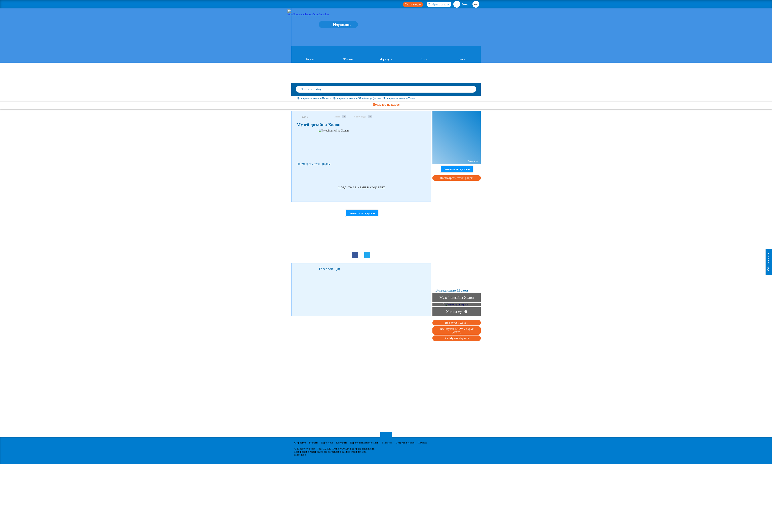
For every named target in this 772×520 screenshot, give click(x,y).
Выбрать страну (439, 4)
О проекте (300, 442)
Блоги (462, 59)
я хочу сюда (360, 116)
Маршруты (386, 59)
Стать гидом (413, 4)
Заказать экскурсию (362, 213)
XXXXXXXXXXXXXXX (446, 144)
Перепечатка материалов (364, 442)
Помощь (422, 442)
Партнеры (327, 442)
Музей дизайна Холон (456, 298)
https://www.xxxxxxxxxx (448, 127)
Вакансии (387, 442)
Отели (424, 59)
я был (337, 116)
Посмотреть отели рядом (314, 163)
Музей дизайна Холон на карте (455, 153)
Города (310, 59)
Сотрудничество (405, 442)
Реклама (313, 442)
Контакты (341, 442)
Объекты (348, 59)
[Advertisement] (370, 145)
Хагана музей (456, 312)
